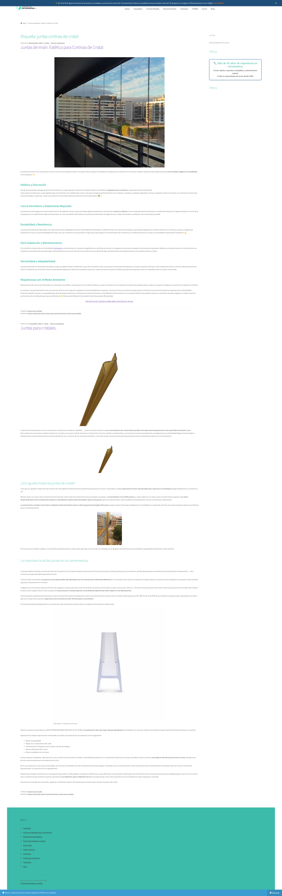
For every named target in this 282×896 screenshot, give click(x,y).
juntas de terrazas (52, 794)
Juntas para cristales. (38, 328)
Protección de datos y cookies (34, 841)
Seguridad (27, 828)
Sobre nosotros (29, 849)
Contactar (184, 9)
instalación (58, 248)
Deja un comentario (58, 43)
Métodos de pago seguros (32, 837)
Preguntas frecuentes (31, 858)
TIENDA (195, 9)
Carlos (47, 43)
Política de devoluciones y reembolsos (37, 832)
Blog (213, 9)
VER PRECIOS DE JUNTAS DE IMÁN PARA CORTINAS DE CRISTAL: (109, 301)
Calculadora (138, 9)
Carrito (204, 9)
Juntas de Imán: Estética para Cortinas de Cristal (61, 47)
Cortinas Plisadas (152, 9)
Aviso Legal (27, 845)
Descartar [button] (275, 893)
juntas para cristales (35, 311)
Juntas (127, 9)
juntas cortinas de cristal (36, 313)
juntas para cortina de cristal (56, 313)
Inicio (24, 23)
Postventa (27, 862)
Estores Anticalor (169, 9)
